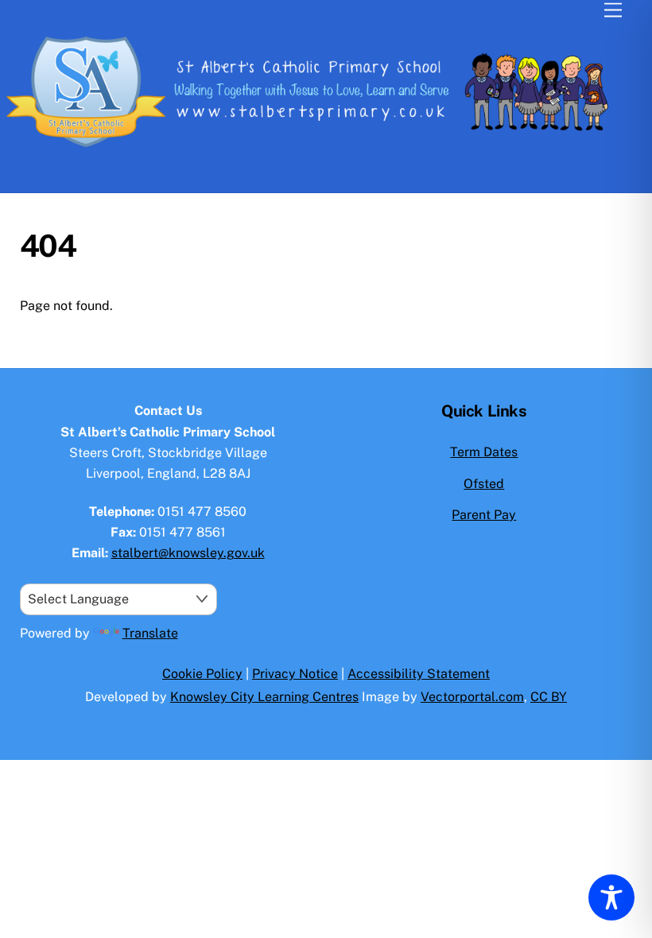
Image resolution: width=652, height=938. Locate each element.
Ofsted (484, 483)
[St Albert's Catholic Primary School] (322, 151)
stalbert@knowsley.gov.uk (188, 552)
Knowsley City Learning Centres (264, 696)
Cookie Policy (202, 673)
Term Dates (484, 451)
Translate (150, 633)
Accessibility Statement (418, 673)
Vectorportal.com (472, 696)
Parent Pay (484, 514)
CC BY (548, 696)
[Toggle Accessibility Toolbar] (611, 897)
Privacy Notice (295, 673)
